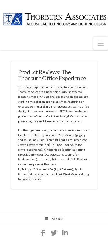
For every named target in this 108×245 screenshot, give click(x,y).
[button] (100, 43)
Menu (57, 219)
